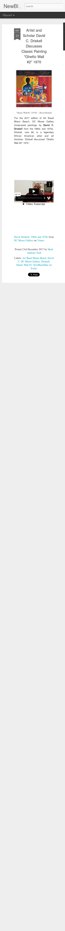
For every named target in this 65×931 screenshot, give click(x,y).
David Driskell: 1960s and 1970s (31, 237)
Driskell (45, 261)
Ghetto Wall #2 (24, 265)
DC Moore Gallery (23, 240)
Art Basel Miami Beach (34, 258)
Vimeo (40, 240)
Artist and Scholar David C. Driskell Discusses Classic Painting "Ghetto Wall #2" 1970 (34, 45)
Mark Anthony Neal (40, 250)
